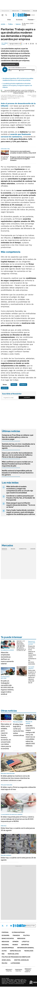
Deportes (25, 945)
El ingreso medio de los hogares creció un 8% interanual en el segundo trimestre (22, 158)
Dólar (9, 20)
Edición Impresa (8, 948)
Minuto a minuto (7, 721)
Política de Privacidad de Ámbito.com (16, 957)
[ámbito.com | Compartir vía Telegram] (33, 43)
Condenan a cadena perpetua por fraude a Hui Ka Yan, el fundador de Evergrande (20, 498)
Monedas (4, 548)
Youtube (20, 925)
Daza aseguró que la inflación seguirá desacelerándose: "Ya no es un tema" (20, 505)
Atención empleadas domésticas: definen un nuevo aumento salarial (7, 658)
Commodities (22, 548)
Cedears (32, 548)
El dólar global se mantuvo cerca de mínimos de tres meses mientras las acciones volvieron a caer (15, 778)
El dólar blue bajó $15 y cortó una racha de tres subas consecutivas (18, 729)
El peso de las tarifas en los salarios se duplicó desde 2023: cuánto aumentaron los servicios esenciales (32, 655)
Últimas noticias (18, 932)
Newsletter (30, 925)
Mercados (21, 938)
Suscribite (27, 397)
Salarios (18, 24)
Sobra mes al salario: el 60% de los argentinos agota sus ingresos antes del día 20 (32, 676)
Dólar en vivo (15, 10)
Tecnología (28, 951)
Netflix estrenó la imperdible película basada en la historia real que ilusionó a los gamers (17, 473)
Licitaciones (15, 963)
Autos (4, 951)
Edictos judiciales (21, 960)
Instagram (11, 925)
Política (10, 24)
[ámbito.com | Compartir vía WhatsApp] (24, 43)
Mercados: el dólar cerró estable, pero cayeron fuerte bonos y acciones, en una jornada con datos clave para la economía (6, 736)
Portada (5, 932)
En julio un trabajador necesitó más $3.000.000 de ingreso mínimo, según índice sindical (7, 687)
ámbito (3, 24)
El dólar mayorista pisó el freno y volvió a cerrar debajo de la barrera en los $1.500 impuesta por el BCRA (17, 819)
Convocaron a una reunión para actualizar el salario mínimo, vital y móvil (23, 152)
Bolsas (13, 548)
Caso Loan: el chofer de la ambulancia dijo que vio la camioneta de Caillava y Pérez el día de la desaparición (17, 455)
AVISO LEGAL (6, 960)
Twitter (2, 925)
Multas (4, 963)
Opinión (15, 941)
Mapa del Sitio (13, 954)
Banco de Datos (8, 938)
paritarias (5, 388)
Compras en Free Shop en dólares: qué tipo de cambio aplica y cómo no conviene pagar (17, 437)
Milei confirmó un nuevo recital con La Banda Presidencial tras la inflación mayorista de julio (17, 464)
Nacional (5, 945)
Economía (19, 20)
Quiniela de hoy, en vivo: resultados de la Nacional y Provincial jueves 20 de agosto (18, 446)
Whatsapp (25, 925)
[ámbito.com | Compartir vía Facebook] (26, 43)
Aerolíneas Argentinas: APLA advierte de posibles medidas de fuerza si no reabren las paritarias (18, 79)
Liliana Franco (4, 43)
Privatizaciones (26, 10)
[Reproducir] (4, 69)
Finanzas (30, 20)
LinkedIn (15, 925)
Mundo (15, 945)
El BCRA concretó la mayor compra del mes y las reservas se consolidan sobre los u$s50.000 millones (30, 736)
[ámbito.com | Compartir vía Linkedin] (30, 43)
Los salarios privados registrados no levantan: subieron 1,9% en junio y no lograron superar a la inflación (17, 85)
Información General (25, 948)
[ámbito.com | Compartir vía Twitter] (28, 43)
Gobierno (23, 384)
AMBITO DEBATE (28, 970)
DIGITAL (9, 970)
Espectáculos (15, 951)
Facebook (6, 925)
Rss (3, 954)
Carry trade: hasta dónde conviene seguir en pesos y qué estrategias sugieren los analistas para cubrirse (20, 512)
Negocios (5, 941)
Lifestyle (25, 941)
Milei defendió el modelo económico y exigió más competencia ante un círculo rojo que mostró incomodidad (19, 489)
